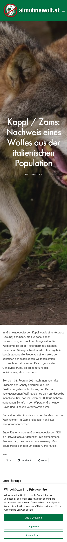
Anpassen (33, 526)
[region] (33, 513)
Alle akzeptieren (33, 517)
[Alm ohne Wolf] (31, 10)
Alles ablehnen (33, 535)
